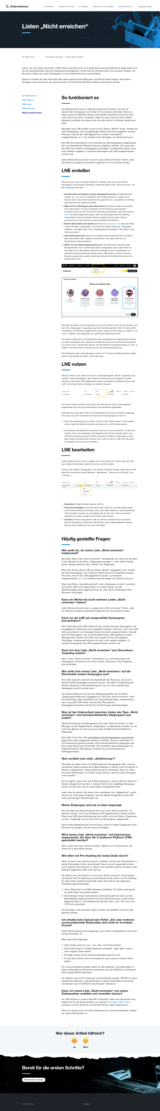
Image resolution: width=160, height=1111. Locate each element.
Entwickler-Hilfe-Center (119, 1002)
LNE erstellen (27, 100)
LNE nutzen (27, 104)
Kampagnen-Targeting (54, 57)
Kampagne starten (145, 7)
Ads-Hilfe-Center (28, 57)
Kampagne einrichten (40, 66)
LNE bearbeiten (28, 108)
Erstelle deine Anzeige (33, 1080)
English (87, 1104)
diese (66, 214)
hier (86, 1013)
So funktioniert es (29, 96)
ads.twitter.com (114, 223)
